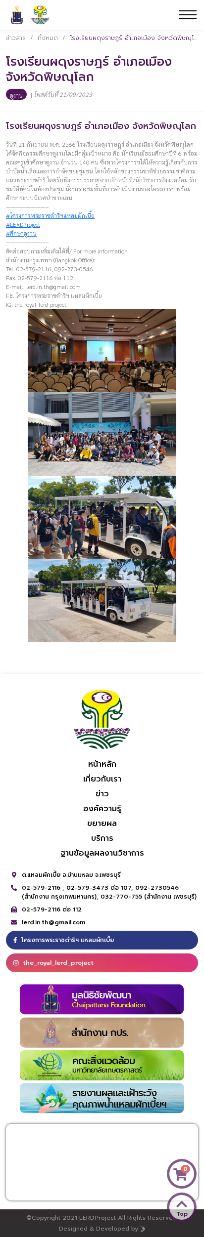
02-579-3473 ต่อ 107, (100, 887)
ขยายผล (102, 823)
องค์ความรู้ (102, 809)
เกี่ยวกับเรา (102, 779)
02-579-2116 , (44, 887)
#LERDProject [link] (23, 224)
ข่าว (102, 794)
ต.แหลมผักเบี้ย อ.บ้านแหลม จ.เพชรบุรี (71, 874)
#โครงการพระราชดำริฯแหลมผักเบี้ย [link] (50, 215)
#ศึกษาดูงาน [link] (21, 233)
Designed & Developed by (98, 1228)
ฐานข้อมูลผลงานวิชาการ (102, 853)
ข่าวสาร (16, 38)
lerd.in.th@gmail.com (53, 922)
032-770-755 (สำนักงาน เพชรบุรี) (149, 896)
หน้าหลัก (102, 764)
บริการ (102, 838)
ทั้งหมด (48, 38)
